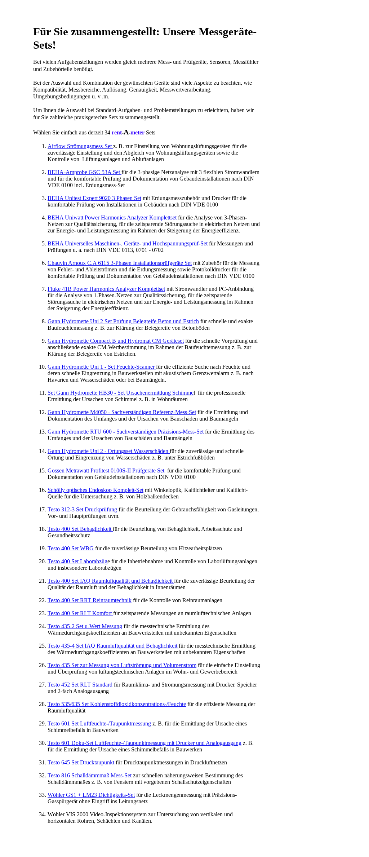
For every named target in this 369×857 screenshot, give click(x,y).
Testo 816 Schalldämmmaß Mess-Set (90, 775)
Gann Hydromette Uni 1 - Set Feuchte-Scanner (102, 367)
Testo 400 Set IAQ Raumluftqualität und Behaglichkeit (111, 581)
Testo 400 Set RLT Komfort (80, 613)
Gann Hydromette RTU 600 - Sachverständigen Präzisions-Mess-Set (126, 431)
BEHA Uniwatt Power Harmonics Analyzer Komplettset (112, 217)
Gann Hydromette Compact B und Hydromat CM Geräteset (116, 341)
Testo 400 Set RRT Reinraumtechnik (90, 600)
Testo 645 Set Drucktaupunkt (81, 762)
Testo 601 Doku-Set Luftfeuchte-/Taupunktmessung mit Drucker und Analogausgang (144, 743)
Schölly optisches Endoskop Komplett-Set (95, 490)
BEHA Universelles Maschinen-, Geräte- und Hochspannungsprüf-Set (128, 243)
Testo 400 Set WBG (71, 548)
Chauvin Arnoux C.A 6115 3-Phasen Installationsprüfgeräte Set (120, 263)
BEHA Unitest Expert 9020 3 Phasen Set (94, 198)
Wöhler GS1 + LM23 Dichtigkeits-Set (91, 795)
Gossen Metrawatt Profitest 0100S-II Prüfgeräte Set (106, 470)
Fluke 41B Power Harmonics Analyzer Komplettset (106, 289)
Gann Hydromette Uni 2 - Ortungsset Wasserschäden (109, 451)
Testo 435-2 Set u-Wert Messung (85, 626)
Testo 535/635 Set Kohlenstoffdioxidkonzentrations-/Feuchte (117, 704)
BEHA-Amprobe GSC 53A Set (84, 172)
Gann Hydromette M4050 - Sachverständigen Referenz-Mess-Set (122, 412)
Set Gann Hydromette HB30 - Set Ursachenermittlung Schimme (121, 393)
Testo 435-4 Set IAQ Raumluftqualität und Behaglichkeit (113, 646)
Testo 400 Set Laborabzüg (77, 561)
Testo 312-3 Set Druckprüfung (83, 509)
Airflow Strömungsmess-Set (80, 146)
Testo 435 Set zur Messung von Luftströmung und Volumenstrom (122, 665)
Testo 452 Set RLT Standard (80, 684)
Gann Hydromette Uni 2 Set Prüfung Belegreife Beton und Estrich (123, 321)
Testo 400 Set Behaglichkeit (80, 529)
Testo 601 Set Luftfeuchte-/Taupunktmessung (100, 723)
